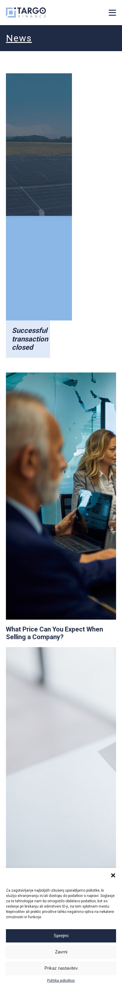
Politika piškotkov (61, 981)
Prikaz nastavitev (61, 968)
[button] (113, 875)
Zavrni (61, 951)
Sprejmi (61, 935)
